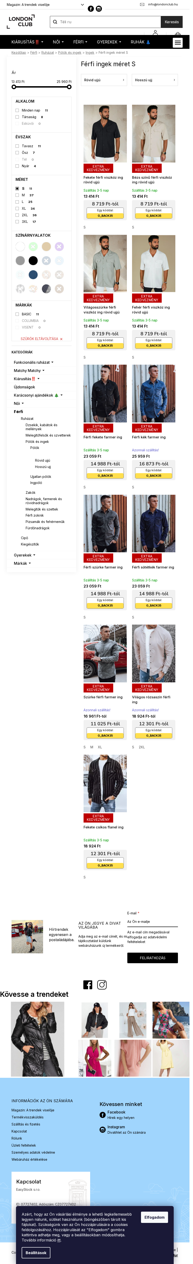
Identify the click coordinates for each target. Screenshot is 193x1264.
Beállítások (36, 1252)
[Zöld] (33, 246)
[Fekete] (33, 260)
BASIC (30, 314)
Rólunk (17, 1138)
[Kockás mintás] (20, 289)
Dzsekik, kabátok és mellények (41, 427)
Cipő (24, 538)
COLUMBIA (34, 321)
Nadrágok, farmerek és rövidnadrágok (44, 501)
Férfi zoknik (35, 515)
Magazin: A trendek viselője (28, 5)
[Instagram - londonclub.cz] (99, 9)
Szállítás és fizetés (26, 1124)
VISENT (31, 327)
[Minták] (46, 274)
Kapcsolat (19, 1131)
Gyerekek (23, 555)
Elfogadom (155, 1217)
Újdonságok (24, 387)
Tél (28, 159)
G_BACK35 (105, 215)
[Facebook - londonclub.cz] (91, 9)
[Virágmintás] (33, 289)
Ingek (35, 454)
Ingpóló (36, 483)
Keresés (172, 21)
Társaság (32, 117)
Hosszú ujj (43, 467)
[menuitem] (27, 42)
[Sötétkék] (46, 260)
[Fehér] (20, 246)
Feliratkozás (152, 958)
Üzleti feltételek (24, 1145)
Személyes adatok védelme (33, 1152)
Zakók (31, 493)
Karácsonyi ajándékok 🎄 (36, 395)
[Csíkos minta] (46, 289)
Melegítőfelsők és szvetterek (48, 435)
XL (28, 208)
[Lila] (59, 246)
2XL (29, 215)
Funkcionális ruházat (32, 362)
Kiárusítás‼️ (25, 378)
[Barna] (59, 289)
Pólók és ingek (37, 442)
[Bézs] (46, 246)
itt (58, 1240)
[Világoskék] (59, 260)
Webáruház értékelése (29, 1159)
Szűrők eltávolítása (39, 339)
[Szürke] (20, 260)
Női (17, 403)
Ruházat (27, 419)
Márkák (20, 563)
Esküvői (31, 123)
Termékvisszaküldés (28, 1117)
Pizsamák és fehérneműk (45, 522)
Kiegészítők (30, 544)
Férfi (18, 411)
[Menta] (20, 274)
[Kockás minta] (59, 274)
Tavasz (31, 146)
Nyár (29, 166)
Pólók (34, 448)
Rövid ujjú (42, 460)
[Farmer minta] (33, 274)
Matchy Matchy (27, 370)
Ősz (28, 153)
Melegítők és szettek (42, 509)
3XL (29, 222)
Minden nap (35, 110)
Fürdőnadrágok (38, 528)
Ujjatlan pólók (40, 477)
